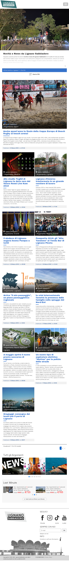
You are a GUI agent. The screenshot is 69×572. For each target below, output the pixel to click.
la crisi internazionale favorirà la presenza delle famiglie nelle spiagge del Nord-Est (50, 298)
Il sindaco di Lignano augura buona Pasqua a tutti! (16, 240)
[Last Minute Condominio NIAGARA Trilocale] (40, 489)
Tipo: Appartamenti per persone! (23, 487)
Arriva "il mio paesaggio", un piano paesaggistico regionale (17, 297)
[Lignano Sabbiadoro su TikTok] (57, 517)
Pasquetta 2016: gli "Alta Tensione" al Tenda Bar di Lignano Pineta (50, 240)
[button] (29, 476)
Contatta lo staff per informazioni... (50, 539)
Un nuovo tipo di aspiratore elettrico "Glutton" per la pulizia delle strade (48, 358)
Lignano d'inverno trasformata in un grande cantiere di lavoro (50, 181)
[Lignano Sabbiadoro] (16, 516)
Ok (64, 530)
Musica (27, 473)
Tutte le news (6, 473)
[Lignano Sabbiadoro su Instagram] (49, 517)
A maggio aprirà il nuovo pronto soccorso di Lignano (16, 357)
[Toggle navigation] (65, 4)
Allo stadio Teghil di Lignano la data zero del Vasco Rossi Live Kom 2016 (16, 182)
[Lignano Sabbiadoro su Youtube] (64, 517)
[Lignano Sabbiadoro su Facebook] (42, 517)
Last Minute (40, 499)
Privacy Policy (48, 557)
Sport (48, 473)
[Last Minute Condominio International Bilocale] (8, 489)
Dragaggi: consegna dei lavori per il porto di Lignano (16, 416)
